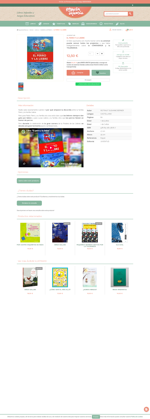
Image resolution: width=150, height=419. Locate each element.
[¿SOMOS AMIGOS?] (90, 277)
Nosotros (108, 24)
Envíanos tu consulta (29, 203)
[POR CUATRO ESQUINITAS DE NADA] (30, 232)
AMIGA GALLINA (60, 245)
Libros (33, 24)
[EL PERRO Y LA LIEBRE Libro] (21, 87)
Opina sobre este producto (28, 181)
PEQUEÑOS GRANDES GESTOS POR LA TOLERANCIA (90, 245)
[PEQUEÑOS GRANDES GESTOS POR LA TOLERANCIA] (90, 232)
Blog (122, 24)
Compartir (88, 80)
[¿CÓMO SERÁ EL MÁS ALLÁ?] (60, 277)
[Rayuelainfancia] (75, 12)
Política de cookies (137, 416)
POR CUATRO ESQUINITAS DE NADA (30, 245)
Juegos (46, 24)
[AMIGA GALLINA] (60, 232)
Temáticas (61, 24)
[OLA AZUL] (120, 232)
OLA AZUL (119, 245)
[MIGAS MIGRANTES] (120, 277)
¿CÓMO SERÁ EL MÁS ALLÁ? (60, 289)
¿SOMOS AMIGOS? (90, 289)
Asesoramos (91, 24)
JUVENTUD (71, 35)
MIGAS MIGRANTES (120, 289)
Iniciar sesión (116, 30)
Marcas (75, 24)
